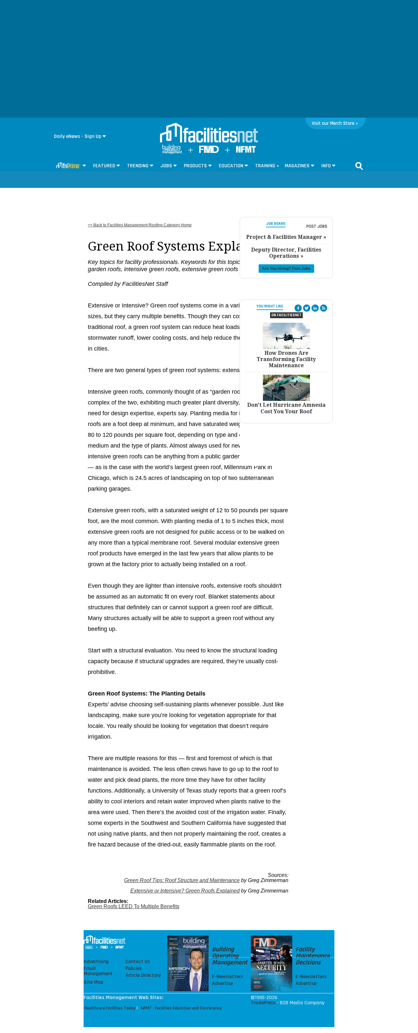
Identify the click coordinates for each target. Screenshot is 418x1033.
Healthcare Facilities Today (110, 1008)
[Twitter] (306, 308)
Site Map (93, 982)
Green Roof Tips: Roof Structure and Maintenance (182, 880)
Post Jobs (316, 226)
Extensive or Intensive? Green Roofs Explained (185, 891)
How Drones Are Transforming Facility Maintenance (286, 359)
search (359, 166)
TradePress (263, 1002)
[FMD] (209, 151)
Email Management (98, 971)
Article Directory (143, 975)
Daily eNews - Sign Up (77, 136)
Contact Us (137, 961)
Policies (133, 968)
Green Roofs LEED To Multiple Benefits (133, 906)
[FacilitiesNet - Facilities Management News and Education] (209, 133)
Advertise (222, 983)
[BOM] (172, 152)
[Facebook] (298, 308)
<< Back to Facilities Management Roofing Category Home (140, 225)
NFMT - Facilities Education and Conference (181, 1008)
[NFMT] (246, 151)
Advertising (96, 961)
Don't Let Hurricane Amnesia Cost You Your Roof (286, 408)
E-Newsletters (227, 976)
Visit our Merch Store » (335, 123)
